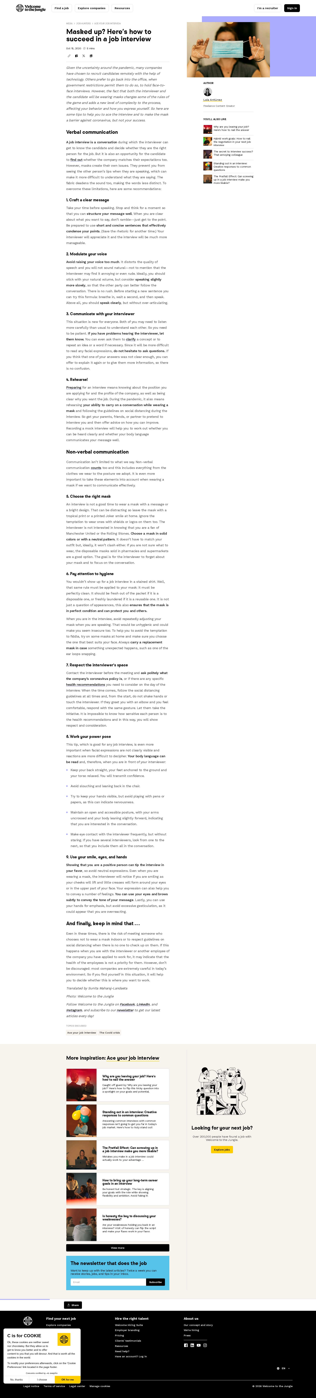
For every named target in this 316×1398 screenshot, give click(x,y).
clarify (131, 339)
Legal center (77, 1386)
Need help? (122, 1351)
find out (76, 160)
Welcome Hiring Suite (129, 1325)
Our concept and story (198, 1325)
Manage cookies (100, 1386)
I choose (42, 1379)
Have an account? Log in (131, 1356)
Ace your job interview (107, 23)
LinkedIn (143, 1004)
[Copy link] (69, 56)
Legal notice (31, 1386)
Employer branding (127, 1330)
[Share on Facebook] (76, 56)
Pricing (119, 1335)
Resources (122, 8)
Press (187, 1335)
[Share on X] (84, 56)
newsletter (125, 1010)
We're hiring (191, 1330)
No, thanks (16, 1379)
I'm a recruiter (267, 8)
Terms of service (54, 1386)
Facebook (127, 1004)
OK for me (67, 1379)
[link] (212, 99)
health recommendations (85, 684)
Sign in (292, 8)
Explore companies (92, 8)
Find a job (62, 8)
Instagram (74, 1010)
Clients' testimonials (128, 1340)
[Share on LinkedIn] (91, 56)
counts (96, 468)
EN (283, 1368)
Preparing (73, 387)
